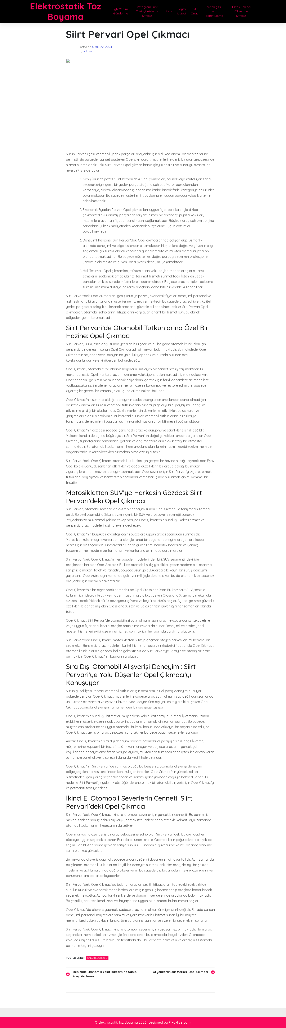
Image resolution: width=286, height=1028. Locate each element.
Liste (169, 11)
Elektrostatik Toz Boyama (65, 11)
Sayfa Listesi (181, 11)
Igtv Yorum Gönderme (120, 11)
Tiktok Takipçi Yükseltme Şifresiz (241, 11)
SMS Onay (194, 11)
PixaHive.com (180, 1022)
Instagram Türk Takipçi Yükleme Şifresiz (147, 11)
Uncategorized (97, 957)
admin (87, 51)
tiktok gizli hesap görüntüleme (214, 11)
